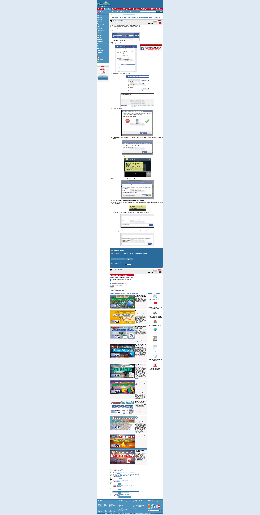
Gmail (105, 507)
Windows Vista (100, 506)
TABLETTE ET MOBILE (126, 9)
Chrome (105, 505)
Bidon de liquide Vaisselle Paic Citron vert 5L (121, 494)
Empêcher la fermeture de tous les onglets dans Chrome (155, 308)
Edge (105, 504)
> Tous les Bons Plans (124, 497)
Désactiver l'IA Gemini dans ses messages (140, 402)
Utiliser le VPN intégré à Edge (155, 299)
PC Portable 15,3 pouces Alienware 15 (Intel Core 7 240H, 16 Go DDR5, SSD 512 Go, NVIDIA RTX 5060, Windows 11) (126, 492)
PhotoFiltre (100, 511)
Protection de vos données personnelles (117, 290)
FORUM (159, 9)
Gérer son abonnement (115, 263)
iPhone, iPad (106, 503)
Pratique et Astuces (103, 12)
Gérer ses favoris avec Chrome (155, 325)
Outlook (105, 509)
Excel (110, 503)
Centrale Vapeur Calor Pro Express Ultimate (121, 483)
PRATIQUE (107, 9)
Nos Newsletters (125, 11)
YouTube (110, 507)
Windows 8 (100, 504)
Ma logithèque (120, 505)
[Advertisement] (136, 4)
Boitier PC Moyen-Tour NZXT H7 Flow (119, 477)
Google (110, 506)
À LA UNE (100, 9)
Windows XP (100, 507)
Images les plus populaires (123, 509)
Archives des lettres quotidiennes (116, 289)
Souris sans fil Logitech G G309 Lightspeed (120, 480)
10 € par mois (121, 259)
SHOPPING (136, 9)
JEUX (153, 9)
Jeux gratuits (120, 510)
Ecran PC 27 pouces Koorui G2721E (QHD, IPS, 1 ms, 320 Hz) (124, 485)
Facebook (105, 511)
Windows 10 (100, 503)
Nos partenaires (127, 513)
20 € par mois (129, 259)
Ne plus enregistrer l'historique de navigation (155, 360)
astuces (141, 501)
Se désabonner (126, 289)
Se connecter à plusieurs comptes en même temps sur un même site (155, 342)
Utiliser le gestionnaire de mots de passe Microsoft (155, 351)
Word (110, 501)
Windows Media (112, 511)
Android (105, 501)
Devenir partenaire (120, 513)
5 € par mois (114, 259)
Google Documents (112, 505)
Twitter (105, 510)
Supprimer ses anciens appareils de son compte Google (140, 327)
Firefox (105, 506)
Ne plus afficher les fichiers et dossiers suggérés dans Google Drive (140, 382)
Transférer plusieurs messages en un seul (140, 311)
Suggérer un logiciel (122, 504)
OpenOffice (111, 504)
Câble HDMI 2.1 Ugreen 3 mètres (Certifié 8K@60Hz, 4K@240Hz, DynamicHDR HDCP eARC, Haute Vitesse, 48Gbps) (126, 475)
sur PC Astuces (155, 49)
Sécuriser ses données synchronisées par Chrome (155, 369)
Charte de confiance (108, 513)
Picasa (110, 510)
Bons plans (135, 508)
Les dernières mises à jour (123, 501)
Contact (132, 513)
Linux (99, 509)
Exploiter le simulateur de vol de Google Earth (140, 296)
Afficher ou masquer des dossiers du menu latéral (140, 417)
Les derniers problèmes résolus (154, 501)
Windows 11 (100, 501)
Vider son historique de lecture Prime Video (140, 345)
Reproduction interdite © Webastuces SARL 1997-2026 (145, 513)
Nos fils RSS (116, 11)
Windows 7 (100, 505)
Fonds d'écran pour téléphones (138, 505)
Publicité (114, 513)
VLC (99, 510)
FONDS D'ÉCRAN (145, 9)
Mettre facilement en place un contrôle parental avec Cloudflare (155, 317)
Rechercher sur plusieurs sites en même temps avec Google (155, 334)
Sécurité (110, 509)
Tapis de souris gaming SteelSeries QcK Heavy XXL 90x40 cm (124, 472)
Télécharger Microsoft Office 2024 (140, 451)
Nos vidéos (134, 11)
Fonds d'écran (120, 508)
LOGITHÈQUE (116, 9)
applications (137, 501)
